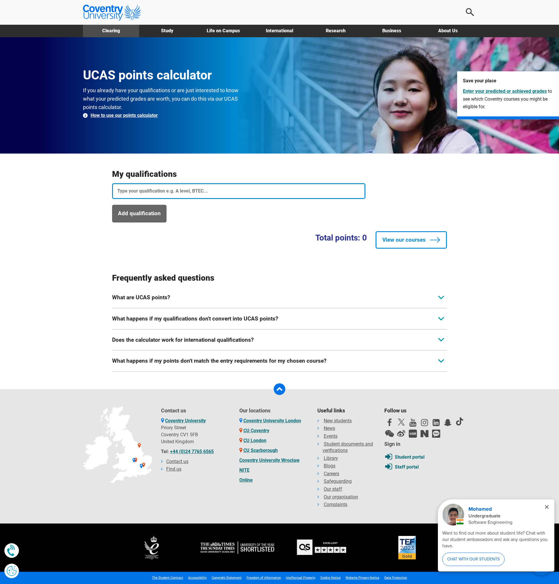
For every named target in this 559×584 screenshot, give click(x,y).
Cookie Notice (330, 578)
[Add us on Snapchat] (448, 424)
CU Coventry (256, 430)
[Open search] (470, 12)
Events (330, 436)
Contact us (177, 461)
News (329, 428)
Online (246, 480)
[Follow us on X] (401, 422)
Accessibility (197, 578)
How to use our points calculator (124, 115)
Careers (331, 473)
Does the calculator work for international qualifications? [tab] (183, 339)
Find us (173, 469)
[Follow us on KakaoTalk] (436, 434)
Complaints (335, 504)
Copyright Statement (227, 578)
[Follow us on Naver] (424, 434)
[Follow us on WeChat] (389, 434)
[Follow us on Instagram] (424, 424)
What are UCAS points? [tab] (141, 297)
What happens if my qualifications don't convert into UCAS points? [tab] (195, 318)
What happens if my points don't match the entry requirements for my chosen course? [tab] (219, 360)
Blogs (329, 466)
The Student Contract (167, 578)
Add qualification (139, 213)
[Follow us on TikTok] (459, 421)
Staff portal (407, 467)
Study (167, 30)
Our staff (333, 489)
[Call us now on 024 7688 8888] (11, 550)
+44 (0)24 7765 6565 (192, 451)
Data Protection (395, 578)
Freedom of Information (264, 578)
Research (336, 30)
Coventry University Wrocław (269, 460)
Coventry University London (272, 420)
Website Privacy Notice (362, 578)
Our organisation (341, 497)
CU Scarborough (260, 450)
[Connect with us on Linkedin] (436, 424)
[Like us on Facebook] (389, 424)
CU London (254, 440)
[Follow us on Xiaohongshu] (413, 434)
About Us (448, 30)
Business (391, 30)
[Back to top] (279, 389)
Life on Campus (223, 30)
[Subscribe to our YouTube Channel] (413, 424)
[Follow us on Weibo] (401, 434)
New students (338, 420)
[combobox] (238, 191)
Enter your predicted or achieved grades (505, 91)
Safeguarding (338, 481)
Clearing (111, 30)
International (279, 30)
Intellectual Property (300, 578)
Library (331, 458)
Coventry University (185, 420)
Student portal (409, 457)
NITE (244, 470)
